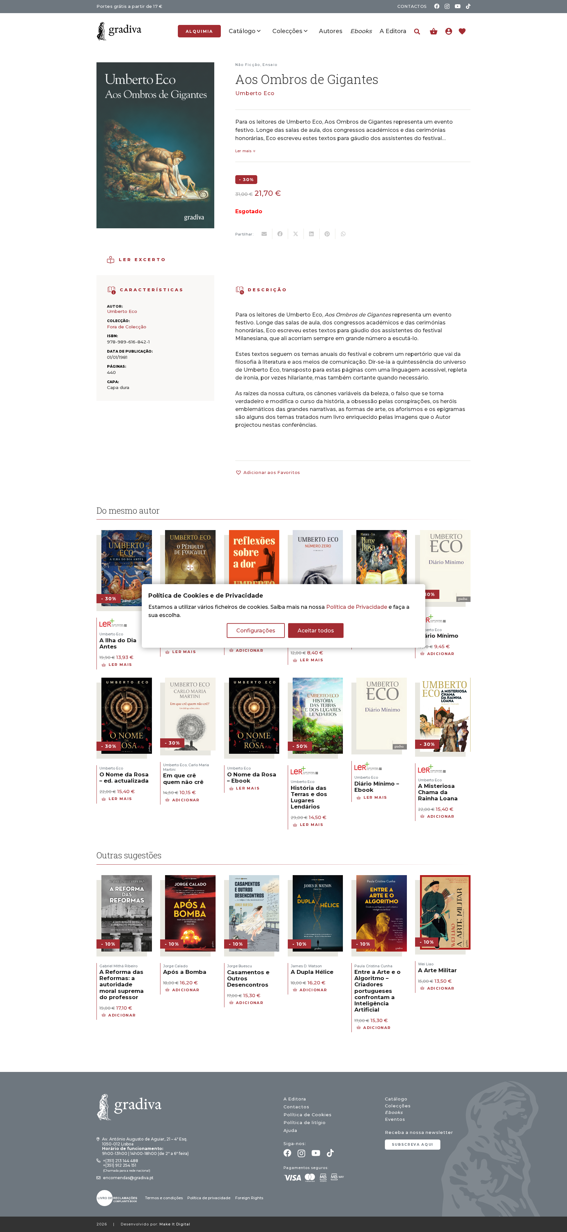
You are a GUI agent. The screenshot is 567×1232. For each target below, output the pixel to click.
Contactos (296, 1106)
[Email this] (264, 234)
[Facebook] (436, 6)
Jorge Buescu (239, 966)
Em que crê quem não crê (183, 778)
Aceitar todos (316, 630)
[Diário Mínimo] (445, 534)
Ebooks (394, 1112)
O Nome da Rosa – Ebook (251, 777)
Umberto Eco (255, 93)
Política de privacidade (208, 1198)
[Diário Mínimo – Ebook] (381, 682)
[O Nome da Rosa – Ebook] (254, 682)
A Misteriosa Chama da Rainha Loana (438, 792)
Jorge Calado (175, 966)
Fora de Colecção (126, 326)
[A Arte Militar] (445, 879)
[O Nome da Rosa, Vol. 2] (381, 534)
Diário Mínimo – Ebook (376, 786)
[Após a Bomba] (190, 879)
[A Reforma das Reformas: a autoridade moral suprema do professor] (126, 879)
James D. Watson (306, 966)
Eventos (395, 1119)
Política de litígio (305, 1122)
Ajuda (290, 1130)
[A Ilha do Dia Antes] (126, 534)
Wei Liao (425, 964)
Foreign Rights (249, 1198)
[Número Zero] (318, 534)
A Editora (295, 1099)
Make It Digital (174, 1224)
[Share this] (280, 234)
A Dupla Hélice (312, 972)
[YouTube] (458, 6)
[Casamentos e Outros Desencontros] (254, 879)
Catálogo (396, 1099)
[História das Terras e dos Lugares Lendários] (318, 682)
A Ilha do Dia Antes (117, 643)
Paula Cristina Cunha (373, 966)
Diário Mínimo (438, 635)
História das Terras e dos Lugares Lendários (309, 797)
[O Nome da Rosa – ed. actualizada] (126, 682)
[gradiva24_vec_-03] (116, 1198)
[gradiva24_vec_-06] (111, 290)
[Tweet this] (296, 234)
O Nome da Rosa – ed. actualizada (124, 777)
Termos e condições (164, 1198)
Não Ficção (247, 64)
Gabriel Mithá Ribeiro (118, 966)
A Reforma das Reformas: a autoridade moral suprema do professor (121, 984)
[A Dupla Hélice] (318, 879)
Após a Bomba (184, 972)
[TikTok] (468, 6)
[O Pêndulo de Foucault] (190, 534)
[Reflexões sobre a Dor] (254, 534)
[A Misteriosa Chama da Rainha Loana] (445, 682)
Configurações (255, 630)
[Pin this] (327, 234)
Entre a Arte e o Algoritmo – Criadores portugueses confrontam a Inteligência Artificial (377, 991)
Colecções (398, 1105)
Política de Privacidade (356, 607)
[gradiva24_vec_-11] (119, 31)
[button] (417, 31)
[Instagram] (447, 7)
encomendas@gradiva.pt (128, 1177)
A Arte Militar (437, 970)
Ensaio (269, 64)
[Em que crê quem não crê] (190, 682)
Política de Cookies (308, 1114)
